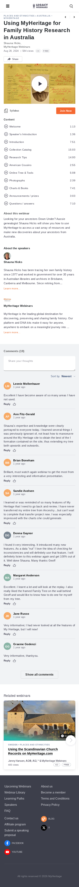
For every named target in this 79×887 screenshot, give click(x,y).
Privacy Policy (50, 804)
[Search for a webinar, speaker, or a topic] (71, 6)
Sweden (13, 745)
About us (47, 786)
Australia (44, 16)
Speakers (10, 804)
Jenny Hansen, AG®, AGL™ (23, 760)
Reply (7, 404)
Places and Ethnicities (19, 16)
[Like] (14, 404)
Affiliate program (15, 824)
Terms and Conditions (55, 798)
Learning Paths (14, 798)
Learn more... (12, 288)
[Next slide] (71, 740)
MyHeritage (11, 18)
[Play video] (39, 84)
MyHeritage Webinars (54, 760)
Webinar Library (14, 792)
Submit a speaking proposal (16, 833)
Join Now (66, 110)
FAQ (7, 810)
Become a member (53, 792)
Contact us (11, 818)
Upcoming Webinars (17, 786)
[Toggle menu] (7, 6)
